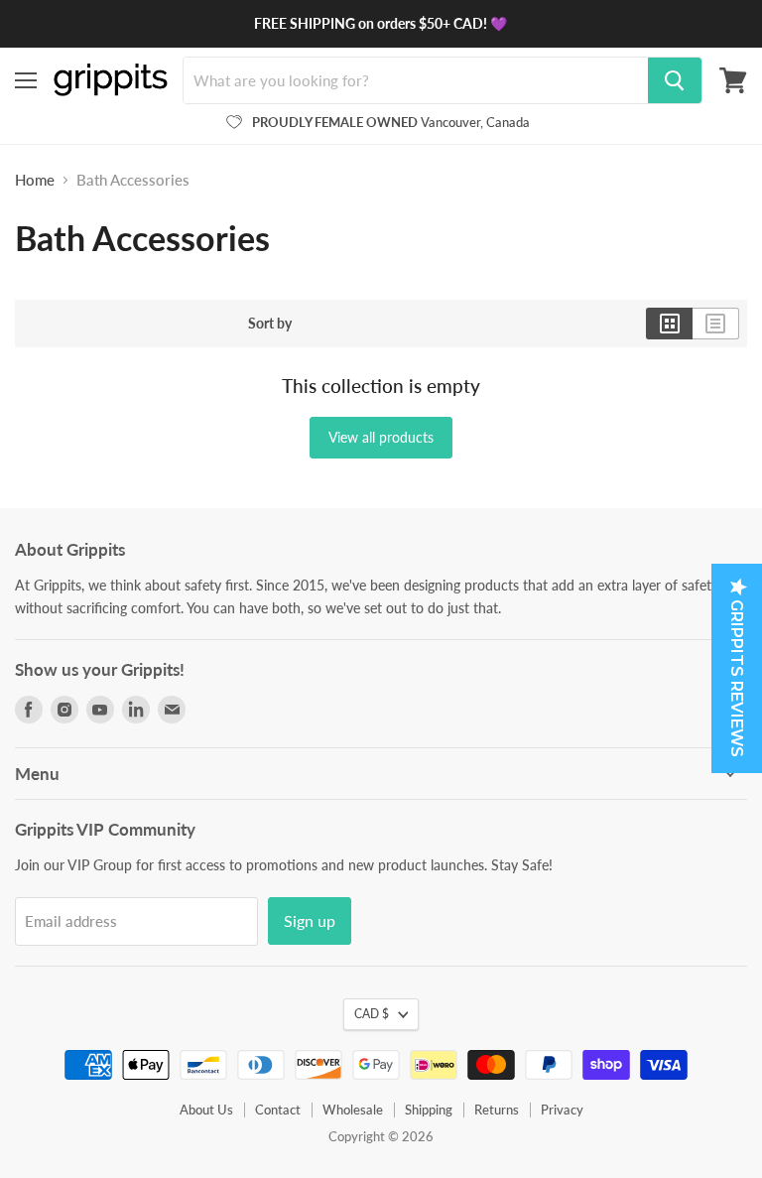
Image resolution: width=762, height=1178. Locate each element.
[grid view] (669, 323)
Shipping (428, 1109)
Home (35, 180)
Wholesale (352, 1109)
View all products (381, 437)
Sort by (270, 323)
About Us (206, 1109)
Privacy (562, 1109)
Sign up (309, 920)
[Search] (674, 80)
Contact (278, 1109)
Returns (496, 1109)
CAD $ (371, 1013)
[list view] (716, 323)
